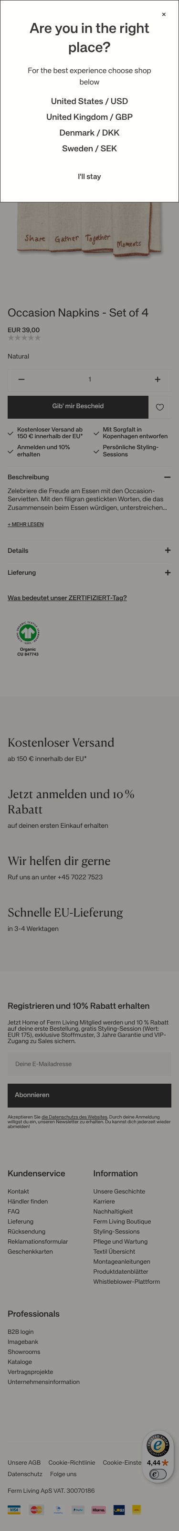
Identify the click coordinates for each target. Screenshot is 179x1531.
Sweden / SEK (89, 149)
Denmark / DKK (90, 133)
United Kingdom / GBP (89, 118)
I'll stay (89, 177)
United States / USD (89, 102)
